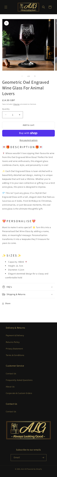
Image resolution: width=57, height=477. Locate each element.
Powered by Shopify (34, 469)
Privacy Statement (14, 348)
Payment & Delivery (15, 335)
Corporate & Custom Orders (19, 393)
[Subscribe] (43, 457)
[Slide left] (22, 76)
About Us (10, 386)
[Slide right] (35, 76)
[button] (6, 7)
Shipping (16, 104)
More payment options (29, 140)
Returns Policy (12, 342)
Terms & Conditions (15, 355)
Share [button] (8, 303)
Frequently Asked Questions (19, 380)
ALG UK (24, 469)
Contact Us (11, 373)
